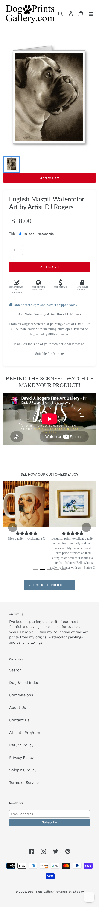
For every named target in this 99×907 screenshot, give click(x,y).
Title (12, 234)
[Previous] (12, 527)
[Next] (86, 527)
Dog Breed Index (24, 682)
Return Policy (21, 745)
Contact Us (19, 720)
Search (15, 670)
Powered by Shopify (69, 891)
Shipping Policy (22, 770)
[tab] (35, 569)
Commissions (21, 695)
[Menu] (91, 13)
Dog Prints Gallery (41, 891)
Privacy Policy (21, 757)
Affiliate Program (24, 732)
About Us (17, 707)
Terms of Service (24, 782)
